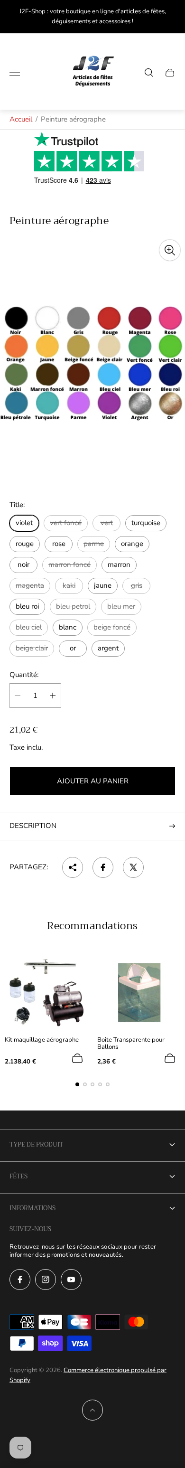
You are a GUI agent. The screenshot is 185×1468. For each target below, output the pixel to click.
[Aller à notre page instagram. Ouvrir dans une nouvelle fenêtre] (45, 1279)
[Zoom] (169, 250)
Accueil (20, 119)
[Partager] (72, 867)
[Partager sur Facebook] (102, 867)
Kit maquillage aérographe (42, 1040)
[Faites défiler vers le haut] (92, 1410)
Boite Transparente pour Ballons (131, 1043)
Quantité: (23, 675)
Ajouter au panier (93, 781)
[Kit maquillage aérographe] (46, 991)
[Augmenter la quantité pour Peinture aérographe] (53, 695)
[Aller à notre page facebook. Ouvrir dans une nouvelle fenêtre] (19, 1279)
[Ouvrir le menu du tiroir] (14, 72)
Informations (32, 1208)
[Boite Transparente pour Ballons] (138, 991)
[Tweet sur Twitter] (133, 867)
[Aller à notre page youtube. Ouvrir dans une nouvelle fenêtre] (71, 1279)
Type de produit (36, 1144)
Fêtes (18, 1176)
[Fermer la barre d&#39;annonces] (170, 17)
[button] (77, 1084)
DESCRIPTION (32, 825)
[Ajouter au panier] (77, 1058)
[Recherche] (149, 72)
